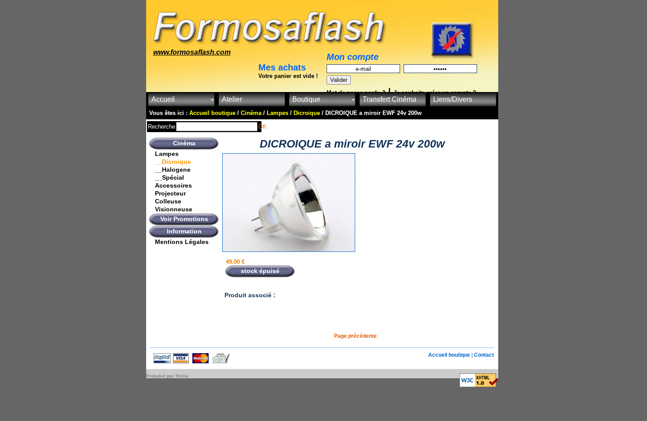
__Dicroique (173, 161)
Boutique (306, 99)
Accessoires (173, 185)
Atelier (232, 99)
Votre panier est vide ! (288, 76)
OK (262, 126)
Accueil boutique (449, 355)
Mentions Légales (182, 241)
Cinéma (184, 143)
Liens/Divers (452, 99)
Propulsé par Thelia (167, 375)
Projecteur (170, 193)
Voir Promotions (184, 218)
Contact (484, 355)
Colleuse (168, 201)
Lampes (167, 153)
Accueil (163, 99)
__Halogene (173, 169)
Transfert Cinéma (389, 99)
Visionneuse (173, 209)
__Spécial (169, 177)
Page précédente (355, 336)
